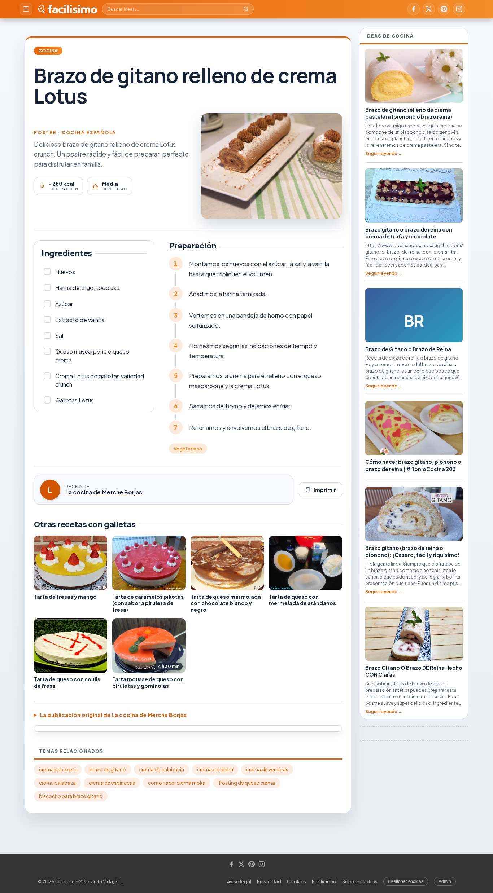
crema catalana (215, 769)
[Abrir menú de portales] (26, 9)
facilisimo (72, 9)
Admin (445, 881)
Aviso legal (239, 881)
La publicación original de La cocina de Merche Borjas (113, 714)
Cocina (48, 50)
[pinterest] (444, 9)
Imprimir (325, 490)
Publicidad (324, 881)
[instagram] (459, 9)
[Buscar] (246, 9)
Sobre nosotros (360, 881)
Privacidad (269, 881)
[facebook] (413, 9)
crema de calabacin (161, 769)
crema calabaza (57, 783)
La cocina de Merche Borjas (103, 492)
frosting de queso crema (246, 783)
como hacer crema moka (176, 783)
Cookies (296, 881)
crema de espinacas (112, 783)
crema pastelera (58, 769)
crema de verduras (267, 769)
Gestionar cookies (405, 881)
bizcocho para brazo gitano (70, 796)
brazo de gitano (108, 769)
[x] (429, 9)
